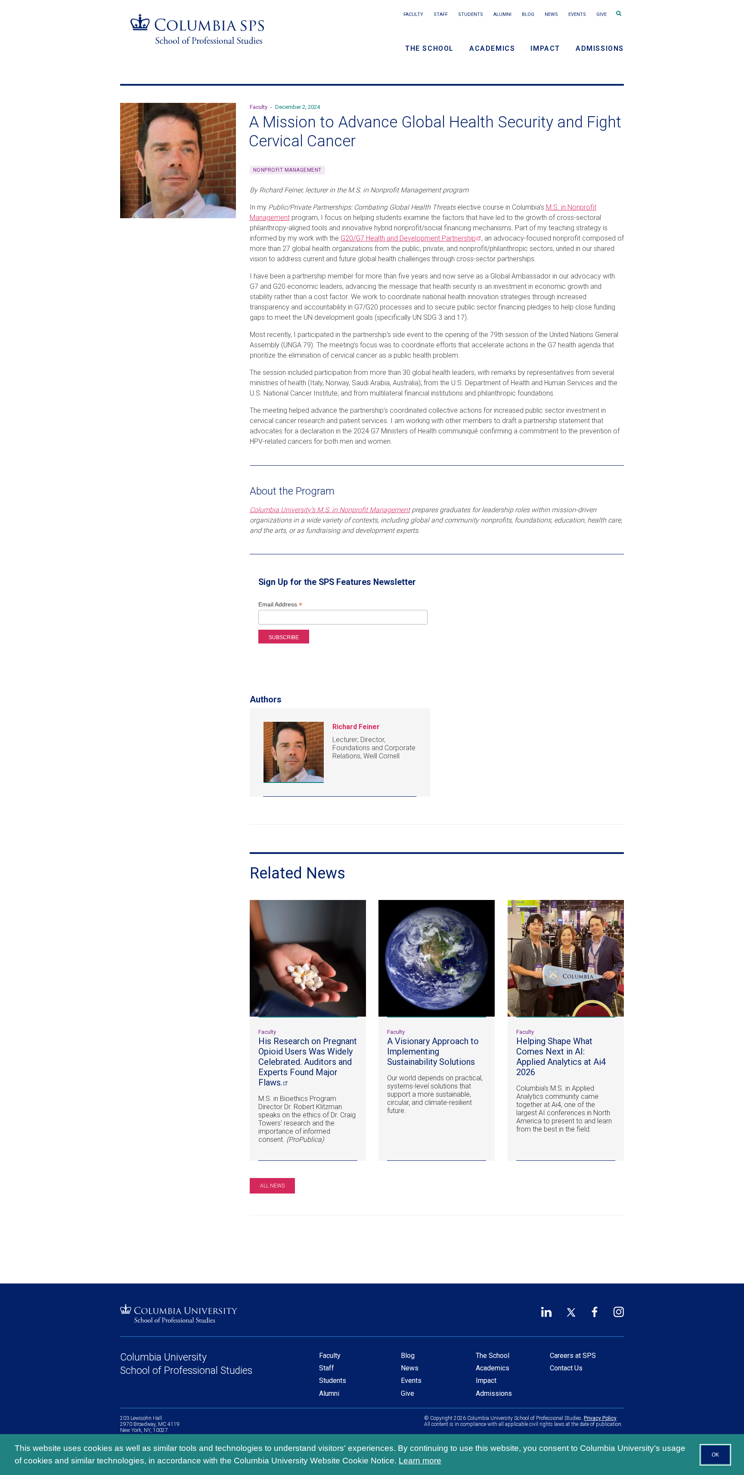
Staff (441, 14)
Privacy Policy (600, 1418)
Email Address (280, 604)
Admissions (600, 48)
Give (601, 14)
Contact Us (566, 1368)
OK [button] (715, 1455)
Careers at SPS (573, 1355)
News (551, 14)
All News (272, 1186)
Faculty (413, 14)
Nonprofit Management (287, 170)
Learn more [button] (420, 1460)
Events (577, 14)
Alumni (502, 14)
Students (470, 14)
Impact (545, 48)
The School (429, 48)
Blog (528, 14)
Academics (492, 48)
